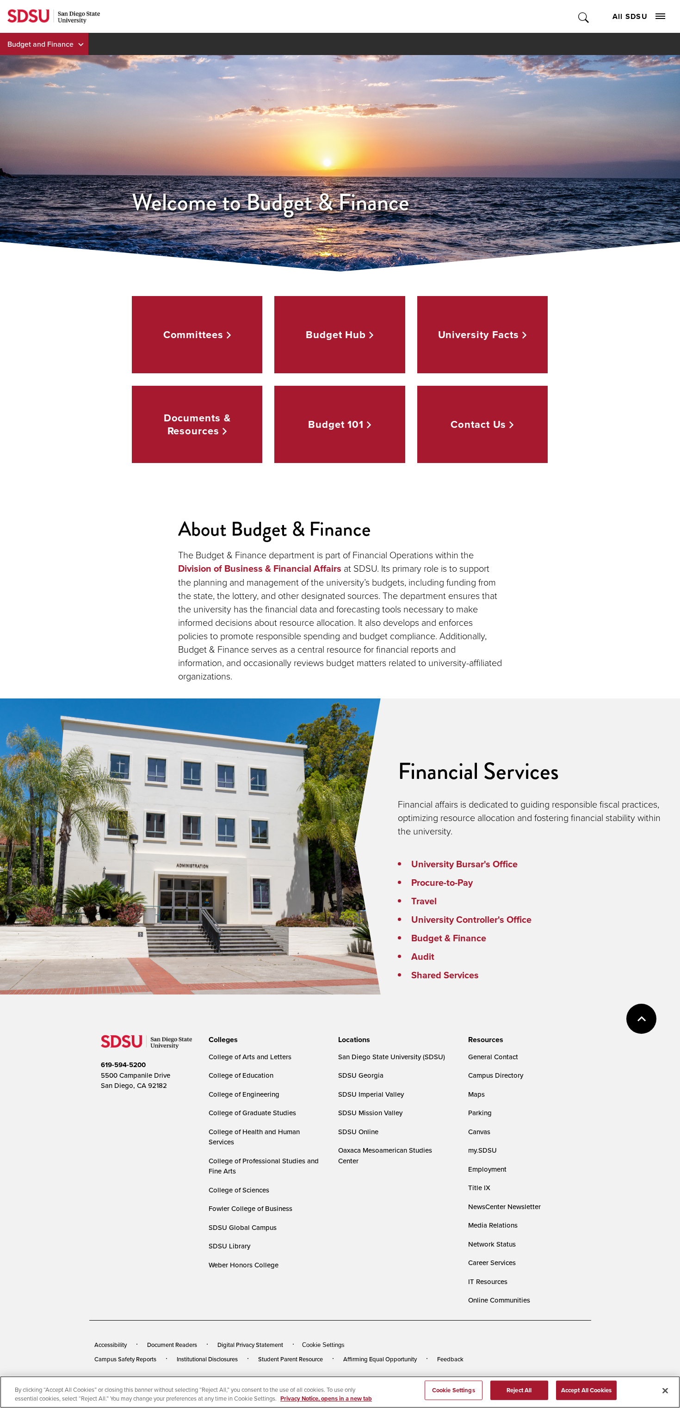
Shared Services (445, 975)
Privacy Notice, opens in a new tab (326, 1398)
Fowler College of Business (250, 1208)
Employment (487, 1169)
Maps (476, 1094)
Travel (424, 901)
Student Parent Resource (290, 1359)
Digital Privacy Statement (250, 1344)
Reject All (519, 1390)
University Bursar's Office (464, 864)
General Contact (493, 1057)
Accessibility (110, 1344)
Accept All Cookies (586, 1390)
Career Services (492, 1262)
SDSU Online (358, 1131)
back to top (641, 1019)
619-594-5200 (123, 1065)
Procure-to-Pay (442, 882)
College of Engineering (244, 1094)
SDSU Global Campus (243, 1227)
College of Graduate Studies (252, 1113)
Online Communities (499, 1300)
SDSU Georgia (360, 1075)
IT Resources (487, 1281)
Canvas (479, 1131)
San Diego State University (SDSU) (391, 1057)
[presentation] (222, 1040)
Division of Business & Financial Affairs (259, 568)
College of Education (241, 1075)
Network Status (492, 1244)
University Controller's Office (471, 919)
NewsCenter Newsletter (504, 1206)
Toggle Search (584, 16)
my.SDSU (482, 1150)
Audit (422, 956)
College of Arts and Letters (250, 1057)
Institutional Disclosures (207, 1359)
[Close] (665, 1391)
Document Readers (172, 1344)
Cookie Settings (323, 1344)
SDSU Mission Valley (370, 1113)
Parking (480, 1113)
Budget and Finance (40, 44)
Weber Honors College (243, 1265)
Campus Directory (495, 1075)
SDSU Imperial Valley (371, 1094)
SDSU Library (229, 1246)
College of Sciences (239, 1190)
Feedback (450, 1359)
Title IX (479, 1187)
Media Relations (493, 1225)
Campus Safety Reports (125, 1359)
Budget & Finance (448, 938)
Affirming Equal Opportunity (380, 1359)
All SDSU (630, 16)
